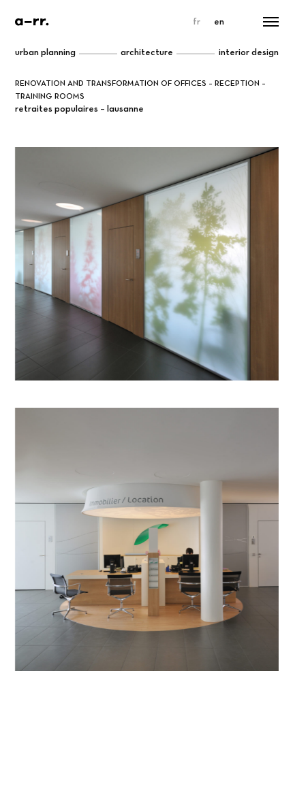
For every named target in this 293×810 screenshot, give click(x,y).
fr (196, 22)
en (219, 22)
